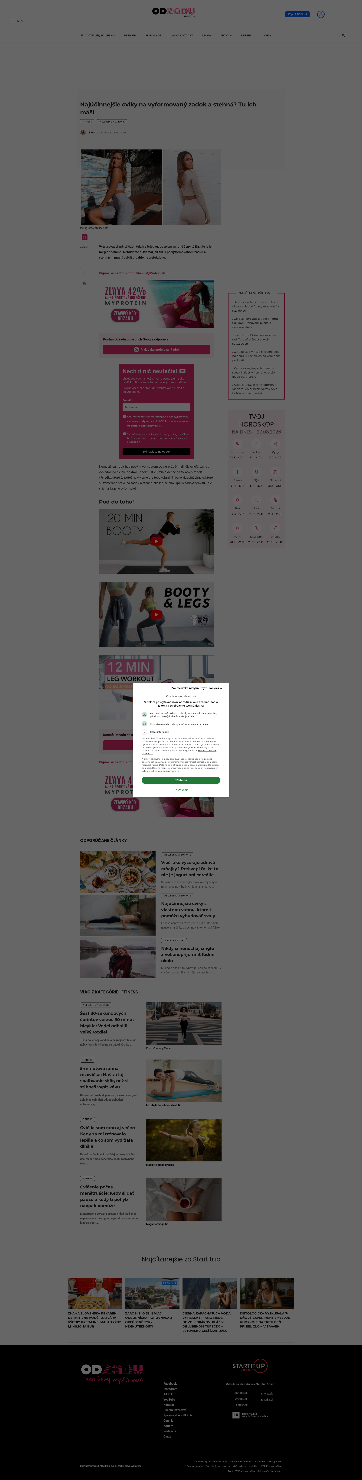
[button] (181, 732)
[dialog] (181, 740)
